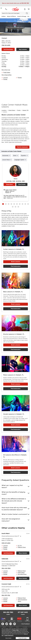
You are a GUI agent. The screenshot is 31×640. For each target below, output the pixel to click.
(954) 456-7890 (6, 568)
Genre (14, 155)
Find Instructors (15, 266)
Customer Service (11, 620)
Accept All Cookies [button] (22, 638)
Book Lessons (15, 261)
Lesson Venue (6, 159)
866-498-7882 (8, 612)
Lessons (5, 77)
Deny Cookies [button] (8, 638)
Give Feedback (26, 623)
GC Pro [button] (20, 545)
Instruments (5, 155)
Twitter (6, 624)
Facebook (2, 624)
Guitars (3, 16)
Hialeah (4, 38)
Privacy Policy (15, 630)
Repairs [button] (5, 547)
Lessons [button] (5, 545)
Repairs (20, 77)
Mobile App (27, 620)
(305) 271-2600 (6, 543)
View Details (22, 184)
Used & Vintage (21, 16)
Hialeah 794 (25, 110)
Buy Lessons (23, 49)
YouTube (10, 624)
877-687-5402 (23, 612)
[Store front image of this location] (15, 27)
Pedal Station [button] (6, 72)
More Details (23, 553)
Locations (4, 110)
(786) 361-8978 (6, 45)
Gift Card (3, 620)
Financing (19, 620)
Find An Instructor (22, 147)
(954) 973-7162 (6, 595)
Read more (10, 198)
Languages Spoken (19, 159)
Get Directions (8, 49)
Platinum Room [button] (22, 547)
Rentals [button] (5, 549)
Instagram (14, 624)
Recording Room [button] (22, 574)
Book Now (9, 184)
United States (11, 110)
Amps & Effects (11, 16)
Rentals (5, 79)
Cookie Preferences (8, 635)
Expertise (23, 155)
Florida (19, 110)
